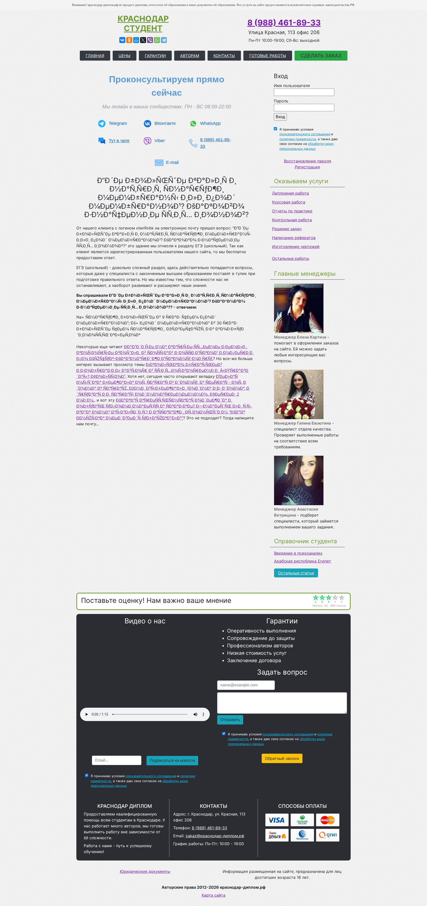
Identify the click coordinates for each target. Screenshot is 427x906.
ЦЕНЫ (124, 55)
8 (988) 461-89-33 (284, 22)
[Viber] (150, 40)
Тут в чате (119, 140)
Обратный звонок (282, 758)
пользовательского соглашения (304, 134)
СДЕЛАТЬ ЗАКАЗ (321, 56)
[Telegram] (164, 40)
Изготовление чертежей (296, 246)
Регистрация (307, 166)
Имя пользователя (292, 85)
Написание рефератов (294, 237)
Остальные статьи (296, 572)
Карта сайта (213, 895)
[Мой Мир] (136, 40)
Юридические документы (145, 871)
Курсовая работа (288, 202)
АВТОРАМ (189, 55)
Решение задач (286, 228)
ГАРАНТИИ (155, 55)
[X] (143, 40)
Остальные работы (290, 258)
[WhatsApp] (157, 40)
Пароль (281, 100)
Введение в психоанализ (298, 553)
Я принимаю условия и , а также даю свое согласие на (308, 139)
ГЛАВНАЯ (95, 55)
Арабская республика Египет (302, 561)
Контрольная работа (292, 219)
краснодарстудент (143, 23)
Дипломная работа (290, 193)
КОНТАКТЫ (224, 55)
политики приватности (297, 139)
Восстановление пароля (307, 161)
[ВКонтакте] (122, 40)
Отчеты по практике (292, 210)
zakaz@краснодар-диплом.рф (215, 835)
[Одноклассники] (129, 40)
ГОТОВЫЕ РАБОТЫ (267, 55)
